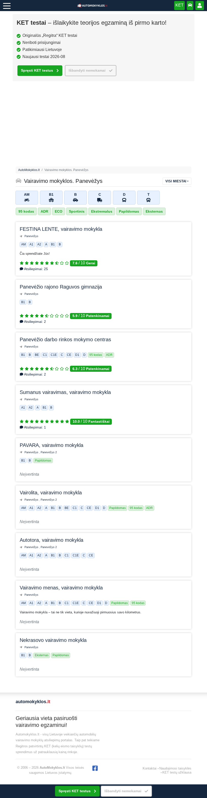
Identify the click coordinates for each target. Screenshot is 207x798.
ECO (58, 211)
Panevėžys (31, 236)
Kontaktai (150, 768)
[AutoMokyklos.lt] (92, 5)
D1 (77, 355)
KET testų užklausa (176, 772)
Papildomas (129, 211)
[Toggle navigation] (7, 5)
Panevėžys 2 (49, 452)
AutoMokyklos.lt (29, 170)
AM (23, 244)
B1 (53, 244)
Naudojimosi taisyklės (175, 768)
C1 (45, 355)
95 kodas (26, 211)
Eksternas (154, 211)
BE (37, 355)
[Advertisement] (103, 125)
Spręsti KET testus (37, 70)
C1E (54, 355)
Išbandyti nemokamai (87, 70)
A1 (31, 244)
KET (179, 5)
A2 (39, 244)
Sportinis (77, 211)
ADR (44, 211)
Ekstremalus (101, 211)
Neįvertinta (29, 474)
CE (69, 355)
